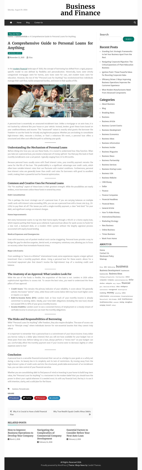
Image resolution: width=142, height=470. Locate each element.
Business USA (107, 173)
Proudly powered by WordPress (54, 465)
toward (108, 305)
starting (122, 302)
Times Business (108, 234)
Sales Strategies (113, 299)
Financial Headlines (110, 199)
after (105, 267)
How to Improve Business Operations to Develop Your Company (20, 433)
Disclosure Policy (107, 256)
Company (111, 280)
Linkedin (54, 398)
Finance (105, 190)
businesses (125, 270)
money (110, 292)
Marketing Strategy (110, 221)
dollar (131, 279)
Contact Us (39, 22)
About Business (108, 104)
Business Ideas (108, 138)
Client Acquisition (120, 277)
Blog (28, 22)
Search (104, 34)
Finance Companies (110, 195)
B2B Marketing (111, 267)
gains (101, 286)
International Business (111, 216)
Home (19, 22)
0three (101, 267)
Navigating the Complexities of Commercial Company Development (49, 434)
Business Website (109, 177)
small (119, 299)
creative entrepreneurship (121, 280)
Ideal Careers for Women (109, 286)
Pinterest (41, 398)
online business (104, 296)
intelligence (124, 286)
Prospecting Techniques (127, 296)
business (15, 389)
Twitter (28, 398)
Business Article (108, 121)
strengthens (128, 302)
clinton (127, 277)
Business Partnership (110, 160)
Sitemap (103, 259)
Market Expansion (122, 289)
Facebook (14, 398)
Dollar (104, 186)
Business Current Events (112, 125)
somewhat (116, 302)
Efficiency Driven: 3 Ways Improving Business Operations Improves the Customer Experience (116, 82)
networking (118, 293)
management (113, 289)
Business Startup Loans (111, 169)
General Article (108, 208)
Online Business (108, 229)
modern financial (20, 68)
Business (105, 117)
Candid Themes (94, 465)
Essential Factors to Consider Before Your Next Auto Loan (78, 433)
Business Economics (110, 134)
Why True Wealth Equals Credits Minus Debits (72, 411)
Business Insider (108, 147)
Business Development (111, 130)
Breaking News (108, 112)
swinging (102, 305)
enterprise (109, 283)
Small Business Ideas (106, 302)
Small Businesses (127, 299)
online (124, 293)
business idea (104, 274)
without (114, 305)
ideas (118, 286)
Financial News (108, 203)
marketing (103, 293)
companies (103, 280)
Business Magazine (110, 151)
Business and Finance (80, 9)
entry (114, 283)
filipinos (119, 283)
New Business (107, 225)
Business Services (109, 164)
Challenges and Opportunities (107, 277)
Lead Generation (104, 289)
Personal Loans (24, 389)
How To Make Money (110, 212)
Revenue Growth (104, 299)
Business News (108, 156)
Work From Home (109, 238)
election (102, 283)
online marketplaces (115, 296)
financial (126, 282)
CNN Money (107, 182)
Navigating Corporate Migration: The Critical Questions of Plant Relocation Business (117, 64)
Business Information (111, 143)
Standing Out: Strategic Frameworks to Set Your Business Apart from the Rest (117, 54)
